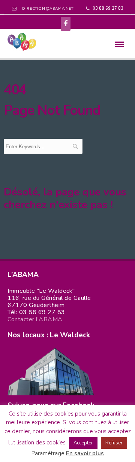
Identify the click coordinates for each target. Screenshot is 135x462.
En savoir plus (85, 453)
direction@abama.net (47, 8)
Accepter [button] (83, 443)
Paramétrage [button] (48, 453)
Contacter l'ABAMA (35, 319)
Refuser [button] (114, 443)
